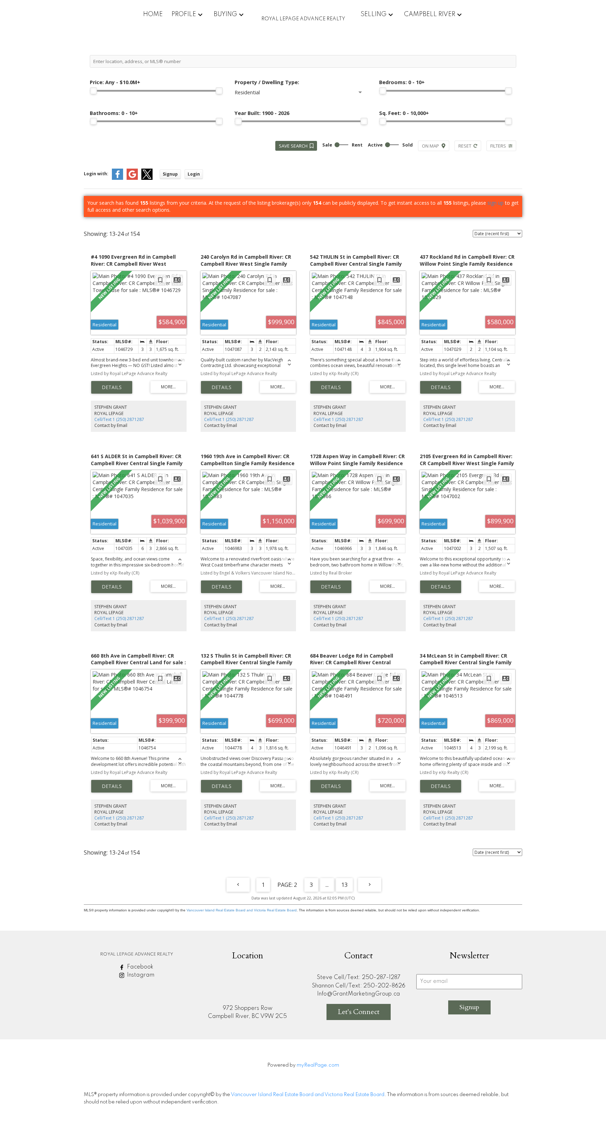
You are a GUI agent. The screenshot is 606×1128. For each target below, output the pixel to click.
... (327, 885)
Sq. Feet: (404, 113)
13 (344, 885)
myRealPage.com (318, 1065)
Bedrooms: (402, 82)
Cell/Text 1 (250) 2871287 (119, 419)
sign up (495, 202)
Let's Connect (358, 1012)
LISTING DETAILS (111, 387)
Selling (373, 14)
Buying (225, 14)
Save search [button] (293, 146)
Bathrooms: (114, 113)
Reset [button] (464, 146)
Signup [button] (170, 174)
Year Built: (262, 113)
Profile (183, 14)
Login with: (96, 174)
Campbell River (429, 14)
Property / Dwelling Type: (267, 82)
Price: (115, 82)
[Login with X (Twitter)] (147, 178)
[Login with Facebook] (117, 178)
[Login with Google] (132, 178)
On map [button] (430, 146)
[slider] (93, 90)
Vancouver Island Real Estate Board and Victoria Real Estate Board (242, 910)
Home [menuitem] (153, 14)
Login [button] (194, 174)
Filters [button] (498, 146)
